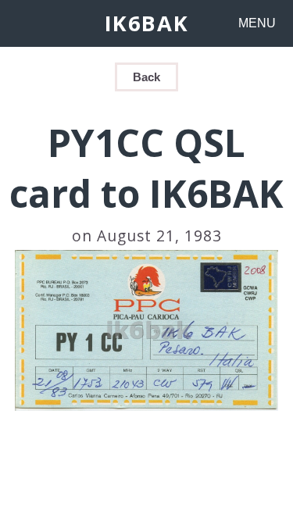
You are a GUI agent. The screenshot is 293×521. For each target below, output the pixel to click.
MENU (257, 23)
